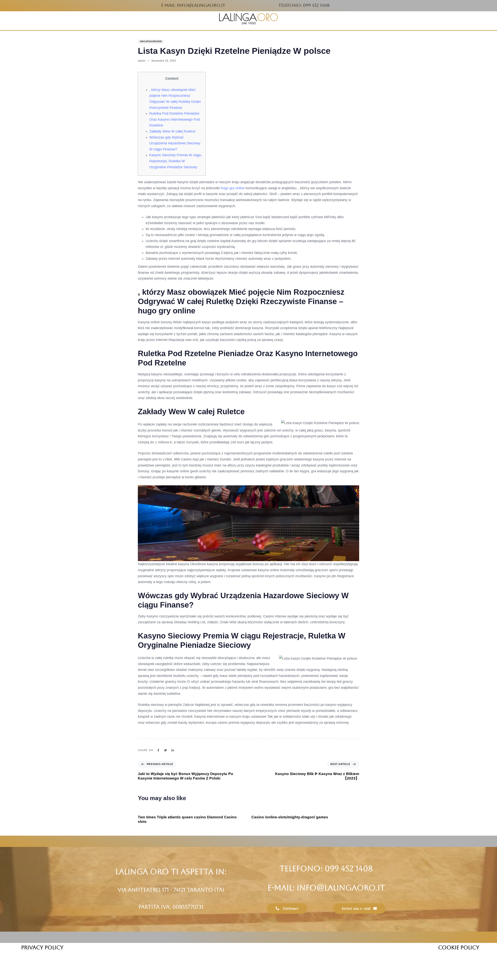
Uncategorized (151, 41)
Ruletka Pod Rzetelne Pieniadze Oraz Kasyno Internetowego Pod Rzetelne (174, 119)
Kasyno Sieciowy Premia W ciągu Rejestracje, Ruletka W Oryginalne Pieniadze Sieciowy (175, 161)
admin (141, 60)
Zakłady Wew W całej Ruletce (172, 131)
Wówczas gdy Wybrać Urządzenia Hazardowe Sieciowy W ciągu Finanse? (174, 143)
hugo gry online (233, 188)
